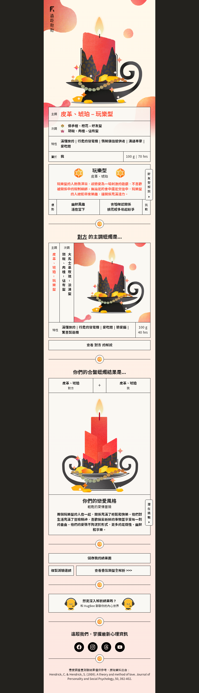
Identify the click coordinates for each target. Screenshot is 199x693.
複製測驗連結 (61, 550)
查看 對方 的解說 (99, 324)
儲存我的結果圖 (99, 537)
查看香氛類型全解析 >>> (113, 550)
